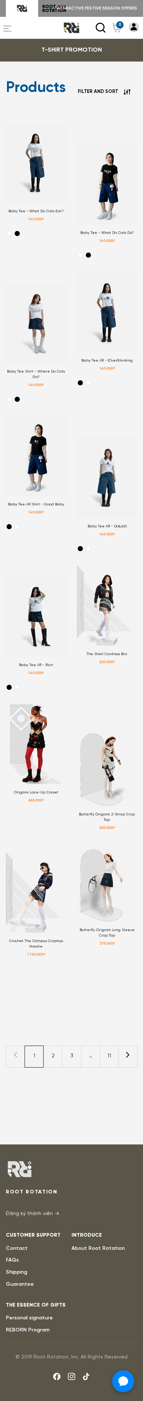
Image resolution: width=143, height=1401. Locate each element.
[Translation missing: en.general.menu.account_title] (134, 27)
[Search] (101, 28)
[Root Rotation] (22, 8)
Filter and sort (98, 91)
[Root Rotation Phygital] (54, 8)
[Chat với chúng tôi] (123, 1381)
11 (109, 1056)
